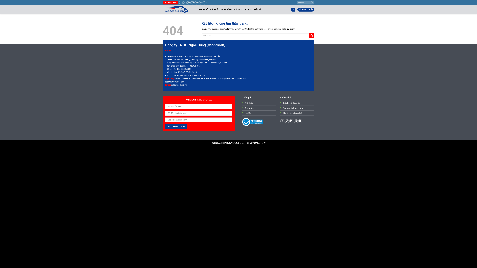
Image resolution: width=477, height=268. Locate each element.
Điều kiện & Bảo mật (291, 103)
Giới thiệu (214, 9)
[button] (293, 10)
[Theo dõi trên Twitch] (204, 2)
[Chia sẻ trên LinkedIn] (300, 121)
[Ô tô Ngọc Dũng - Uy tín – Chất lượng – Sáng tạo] (178, 9)
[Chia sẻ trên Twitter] (287, 121)
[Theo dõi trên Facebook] (181, 2)
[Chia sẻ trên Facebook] (282, 121)
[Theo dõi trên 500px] (200, 2)
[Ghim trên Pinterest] (296, 121)
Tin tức (247, 9)
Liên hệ (257, 9)
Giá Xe (237, 9)
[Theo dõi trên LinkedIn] (193, 2)
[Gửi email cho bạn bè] (291, 121)
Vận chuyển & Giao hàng (293, 108)
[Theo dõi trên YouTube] (197, 2)
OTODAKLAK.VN (229, 143)
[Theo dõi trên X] (185, 2)
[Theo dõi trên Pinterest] (189, 2)
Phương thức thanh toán (293, 113)
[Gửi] (312, 2)
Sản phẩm (226, 9)
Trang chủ (203, 9)
